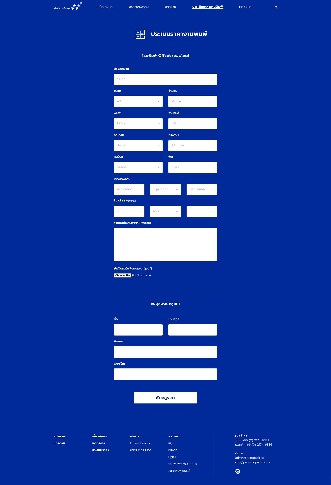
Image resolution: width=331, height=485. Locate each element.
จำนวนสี (173, 113)
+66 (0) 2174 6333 (256, 440)
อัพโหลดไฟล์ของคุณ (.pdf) (133, 268)
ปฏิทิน (172, 457)
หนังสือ (172, 450)
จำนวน (172, 91)
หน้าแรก (59, 436)
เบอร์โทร (120, 364)
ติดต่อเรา (98, 443)
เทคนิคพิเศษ (122, 179)
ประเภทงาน (121, 69)
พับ (170, 157)
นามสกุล (173, 319)
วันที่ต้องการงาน (125, 201)
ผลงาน (173, 436)
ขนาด (117, 91)
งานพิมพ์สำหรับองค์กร (182, 464)
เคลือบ (118, 157)
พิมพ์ (117, 113)
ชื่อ (116, 319)
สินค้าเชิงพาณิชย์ (179, 471)
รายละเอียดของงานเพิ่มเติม (132, 223)
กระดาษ (119, 135)
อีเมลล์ (118, 341)
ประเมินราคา (100, 450)
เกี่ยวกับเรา (99, 436)
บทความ (59, 443)
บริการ (134, 436)
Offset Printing (140, 443)
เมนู (170, 443)
